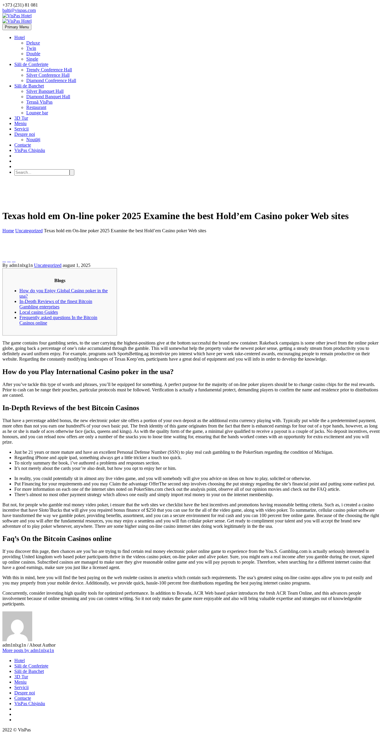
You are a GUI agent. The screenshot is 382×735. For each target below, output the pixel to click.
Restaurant (36, 107)
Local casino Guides (38, 312)
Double (33, 53)
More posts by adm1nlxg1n (28, 650)
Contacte (22, 144)
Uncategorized (47, 265)
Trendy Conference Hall (49, 69)
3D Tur (21, 118)
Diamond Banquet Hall (48, 96)
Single (32, 58)
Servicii (21, 128)
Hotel (19, 37)
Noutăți (33, 139)
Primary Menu (17, 27)
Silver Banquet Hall (45, 91)
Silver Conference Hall (48, 75)
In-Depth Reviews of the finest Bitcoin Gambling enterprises (55, 304)
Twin (31, 48)
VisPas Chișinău (29, 150)
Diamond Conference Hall (51, 80)
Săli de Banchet (29, 85)
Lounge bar (37, 112)
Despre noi (24, 134)
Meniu (20, 123)
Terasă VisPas (39, 101)
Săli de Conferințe (31, 64)
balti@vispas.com (19, 10)
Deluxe (33, 42)
